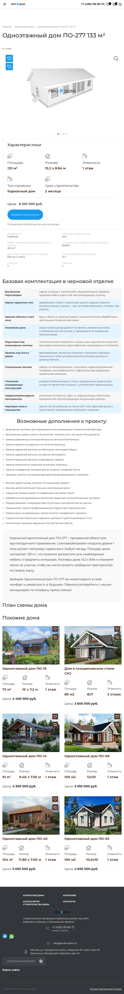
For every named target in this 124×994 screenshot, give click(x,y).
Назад (8, 48)
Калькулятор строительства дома (36, 903)
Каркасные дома (33, 895)
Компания (69, 895)
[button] (58, 134)
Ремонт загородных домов (106, 989)
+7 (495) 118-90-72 (92, 4)
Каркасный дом (21, 191)
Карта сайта (11, 969)
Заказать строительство (25, 214)
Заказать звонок (60, 931)
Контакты (69, 901)
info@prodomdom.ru (65, 943)
